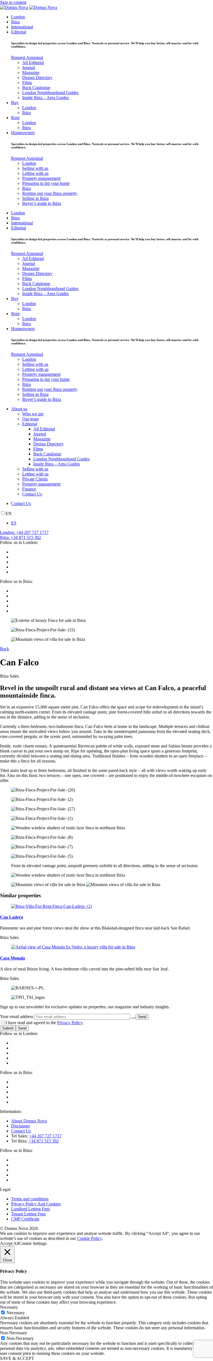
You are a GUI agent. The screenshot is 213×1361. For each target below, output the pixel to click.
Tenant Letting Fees (28, 1214)
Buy (15, 102)
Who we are (33, 413)
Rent (15, 117)
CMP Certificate (25, 1219)
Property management (41, 178)
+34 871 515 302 (44, 1141)
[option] (112, 523)
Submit (8, 1028)
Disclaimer (20, 1126)
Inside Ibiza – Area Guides (45, 97)
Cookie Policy (89, 1238)
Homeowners (23, 132)
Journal (28, 67)
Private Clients (35, 479)
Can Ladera (11, 917)
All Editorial (33, 62)
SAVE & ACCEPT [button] (17, 1358)
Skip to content (13, 2)
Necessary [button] (9, 1307)
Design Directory (37, 77)
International (22, 26)
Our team (30, 418)
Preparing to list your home (46, 183)
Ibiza (15, 21)
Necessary (16, 1312)
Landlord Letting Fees (30, 1208)
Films (27, 82)
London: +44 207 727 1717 (24, 532)
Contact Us (32, 494)
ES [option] (13, 523)
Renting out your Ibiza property (49, 193)
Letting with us (35, 173)
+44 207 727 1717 (45, 1136)
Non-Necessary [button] (13, 1332)
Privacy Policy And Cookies (36, 1203)
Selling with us (35, 168)
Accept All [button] (9, 1243)
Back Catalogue (36, 87)
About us (19, 408)
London (18, 16)
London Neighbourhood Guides (50, 92)
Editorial (18, 32)
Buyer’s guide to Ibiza (41, 203)
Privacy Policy (69, 1022)
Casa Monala (12, 958)
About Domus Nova (29, 1121)
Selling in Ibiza (35, 198)
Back (4, 648)
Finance (29, 489)
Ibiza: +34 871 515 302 (20, 537)
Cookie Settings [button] (33, 1243)
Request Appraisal (27, 57)
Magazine (30, 72)
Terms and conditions (30, 1198)
